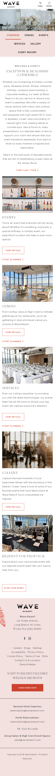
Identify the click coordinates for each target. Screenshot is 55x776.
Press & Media (27, 664)
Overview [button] (13, 35)
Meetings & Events (27, 66)
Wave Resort (27, 616)
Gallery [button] (35, 43)
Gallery (10, 473)
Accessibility (18, 652)
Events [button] (43, 35)
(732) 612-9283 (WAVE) (29, 629)
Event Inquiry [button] (27, 52)
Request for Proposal (23, 556)
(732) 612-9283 (30, 729)
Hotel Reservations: (27, 717)
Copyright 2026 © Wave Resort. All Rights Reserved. (27, 756)
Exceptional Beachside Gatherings (27, 73)
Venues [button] (29, 35)
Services (10, 388)
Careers (17, 648)
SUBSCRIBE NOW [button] (30, 689)
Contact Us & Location (27, 660)
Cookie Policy (15, 656)
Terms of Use (32, 656)
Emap (27, 648)
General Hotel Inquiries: (27, 706)
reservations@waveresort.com (27, 710)
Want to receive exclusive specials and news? (27, 676)
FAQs (45, 656)
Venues (9, 306)
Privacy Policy (36, 652)
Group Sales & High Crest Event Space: (27, 736)
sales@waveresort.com (28, 740)
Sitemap (37, 648)
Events (9, 217)
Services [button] (19, 43)
